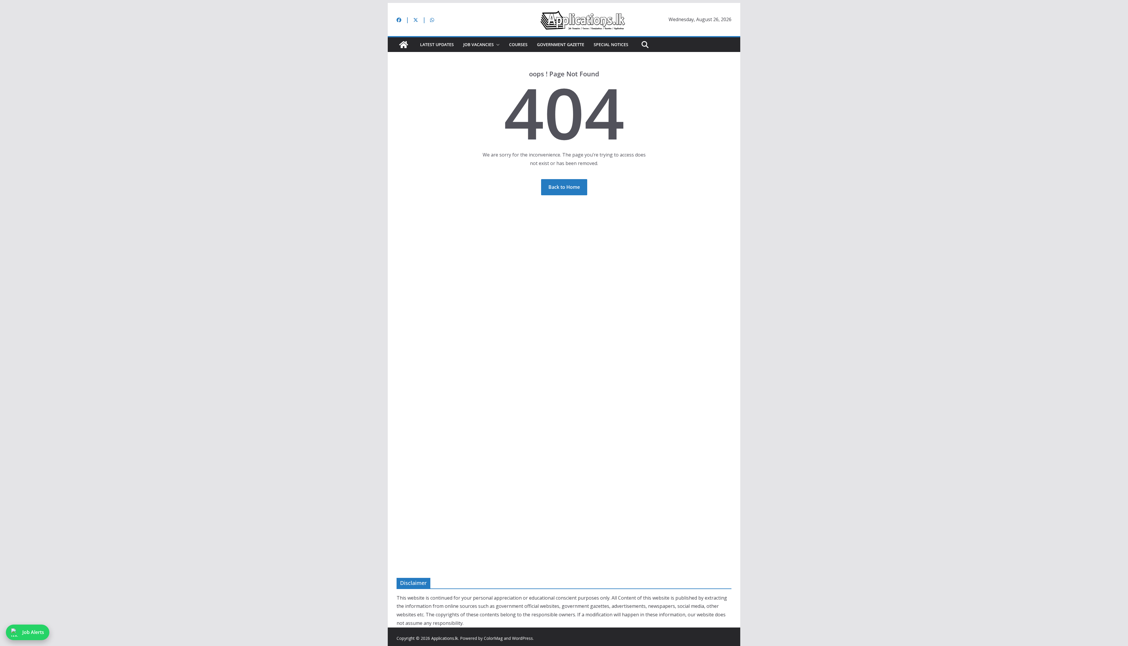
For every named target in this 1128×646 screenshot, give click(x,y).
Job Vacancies (478, 44)
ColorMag (493, 638)
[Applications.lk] (403, 44)
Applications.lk (444, 638)
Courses (518, 44)
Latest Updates (437, 44)
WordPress (522, 638)
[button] (497, 45)
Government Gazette (560, 44)
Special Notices (611, 44)
